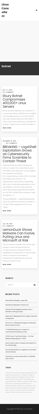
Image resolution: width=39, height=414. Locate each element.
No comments (8, 92)
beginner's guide (10, 375)
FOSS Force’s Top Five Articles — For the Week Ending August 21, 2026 (19, 337)
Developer (22, 377)
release (32, 388)
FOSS (21, 379)
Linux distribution (27, 386)
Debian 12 (31, 375)
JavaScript (16, 383)
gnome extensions (11, 381)
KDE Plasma (26, 383)
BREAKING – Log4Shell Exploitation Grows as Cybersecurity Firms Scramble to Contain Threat (19, 153)
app (20, 373)
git (32, 379)
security (18, 390)
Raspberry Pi (26, 388)
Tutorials (13, 392)
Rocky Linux (12, 390)
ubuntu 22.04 (20, 392)
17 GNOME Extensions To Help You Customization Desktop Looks (17, 330)
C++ (21, 375)
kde (21, 383)
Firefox (17, 379)
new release (14, 388)
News (20, 388)
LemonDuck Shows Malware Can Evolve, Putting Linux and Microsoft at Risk (19, 235)
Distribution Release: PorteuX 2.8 (16, 305)
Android (16, 373)
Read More (7, 128)
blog (17, 375)
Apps (23, 373)
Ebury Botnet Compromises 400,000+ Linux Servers (14, 101)
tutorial (7, 392)
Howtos (26, 381)
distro (32, 377)
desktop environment (11, 377)
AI (6, 373)
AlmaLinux (10, 373)
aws (35, 373)
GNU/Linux (20, 381)
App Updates (30, 373)
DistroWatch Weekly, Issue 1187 (16, 300)
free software (27, 379)
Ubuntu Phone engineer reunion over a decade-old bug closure (18, 310)
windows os (28, 392)
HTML (30, 381)
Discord (27, 377)
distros (7, 379)
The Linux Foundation (28, 390)
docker (12, 379)
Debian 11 (25, 375)
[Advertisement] (19, 41)
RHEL (6, 390)
